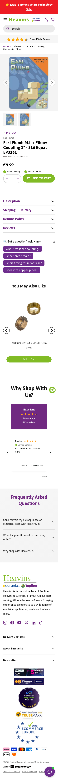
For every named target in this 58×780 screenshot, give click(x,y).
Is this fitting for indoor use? (24, 263)
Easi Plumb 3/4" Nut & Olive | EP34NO (29, 343)
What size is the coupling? (22, 249)
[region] (29, 453)
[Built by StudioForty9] (17, 768)
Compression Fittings (12, 49)
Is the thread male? (18, 256)
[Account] (46, 19)
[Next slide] (51, 330)
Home (6, 46)
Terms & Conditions (11, 771)
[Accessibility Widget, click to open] (52, 390)
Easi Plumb (8, 138)
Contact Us (44, 771)
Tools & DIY (17, 46)
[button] (7, 453)
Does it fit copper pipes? (22, 270)
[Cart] (52, 19)
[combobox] (29, 28)
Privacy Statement (29, 771)
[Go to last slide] (6, 330)
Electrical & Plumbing (35, 46)
